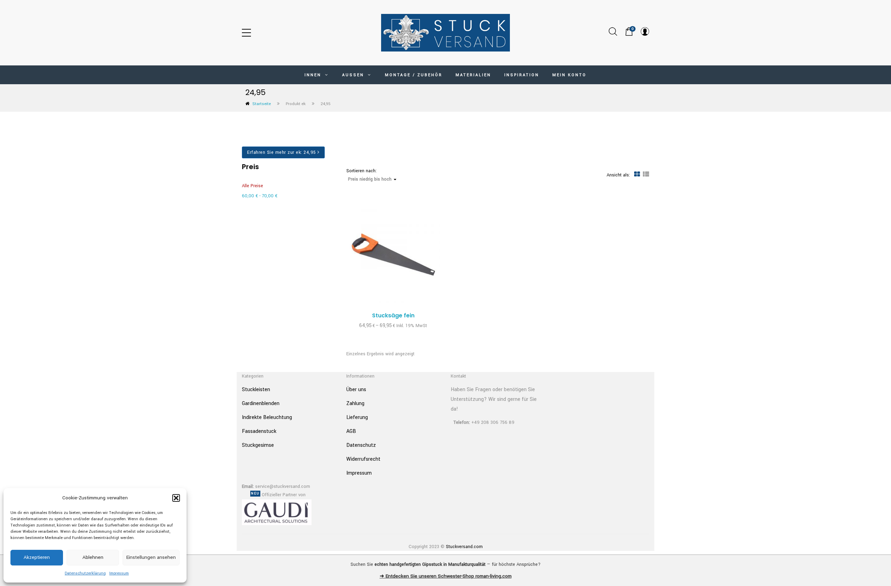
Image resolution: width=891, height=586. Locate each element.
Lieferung (357, 417)
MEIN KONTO (569, 75)
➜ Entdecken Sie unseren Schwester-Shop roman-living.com (446, 576)
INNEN (314, 75)
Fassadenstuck (259, 431)
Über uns (356, 389)
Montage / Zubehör (413, 75)
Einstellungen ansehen (151, 557)
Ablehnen (92, 557)
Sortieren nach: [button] (369, 175)
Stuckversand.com (464, 547)
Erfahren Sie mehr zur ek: (281, 152)
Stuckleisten (256, 389)
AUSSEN (354, 75)
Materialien (473, 75)
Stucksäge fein (393, 315)
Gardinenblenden (260, 403)
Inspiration (521, 75)
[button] (176, 497)
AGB (351, 431)
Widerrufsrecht (363, 459)
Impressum (119, 573)
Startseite (261, 104)
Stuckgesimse (258, 445)
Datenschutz (361, 445)
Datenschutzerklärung (85, 573)
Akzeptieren (37, 557)
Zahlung (355, 403)
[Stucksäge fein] (393, 256)
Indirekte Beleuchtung (267, 417)
